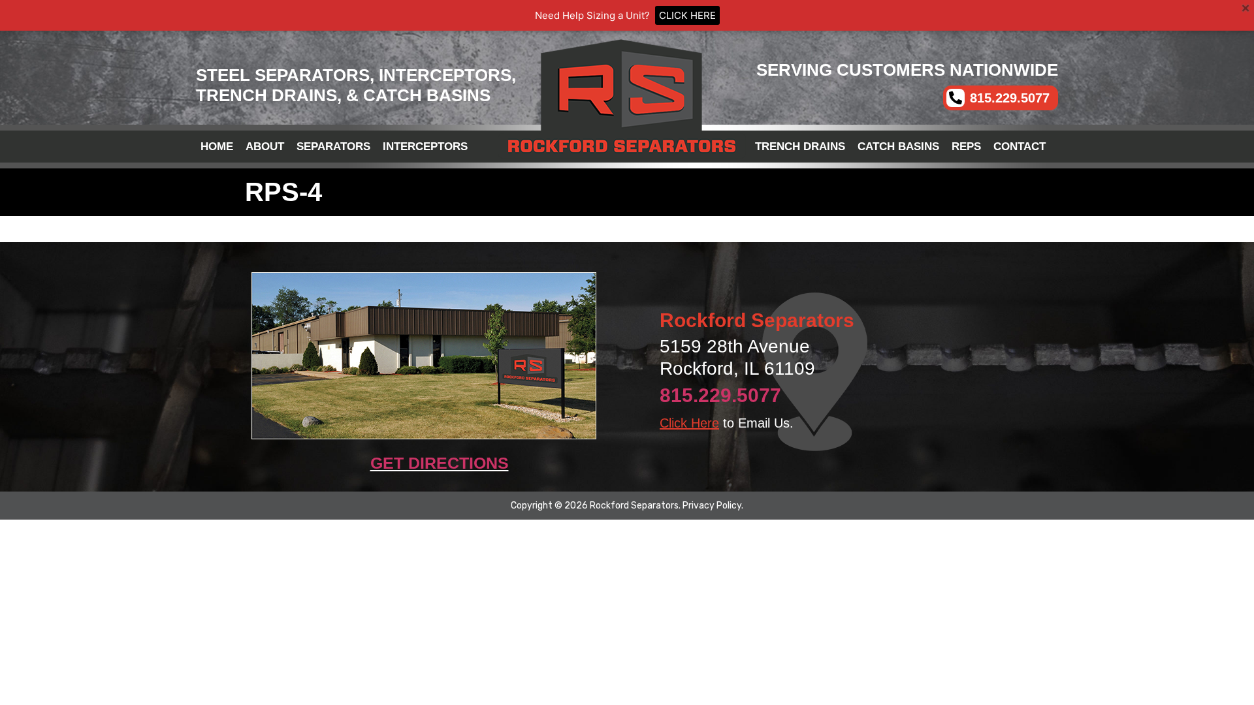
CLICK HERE (687, 15)
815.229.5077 (720, 395)
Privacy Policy (712, 505)
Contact (1019, 146)
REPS (966, 146)
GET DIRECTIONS (439, 463)
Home (217, 146)
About (265, 146)
